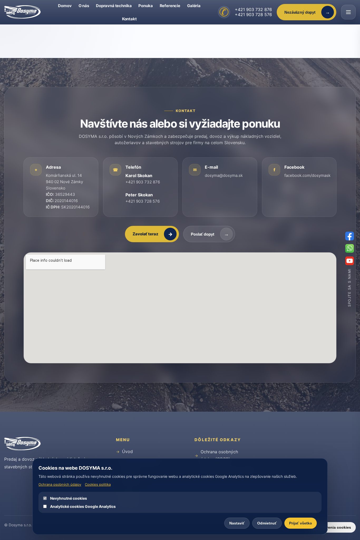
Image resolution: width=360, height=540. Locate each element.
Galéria (194, 5)
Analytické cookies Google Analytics (83, 506)
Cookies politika (98, 484)
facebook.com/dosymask (307, 175)
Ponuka (145, 5)
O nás (84, 5)
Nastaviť (237, 523)
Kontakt (129, 18)
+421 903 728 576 (253, 14)
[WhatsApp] (349, 248)
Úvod (127, 451)
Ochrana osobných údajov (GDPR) (219, 455)
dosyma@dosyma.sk (224, 175)
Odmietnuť (267, 523)
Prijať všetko (300, 523)
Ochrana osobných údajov (59, 484)
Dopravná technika (114, 5)
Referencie (170, 5)
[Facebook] (349, 236)
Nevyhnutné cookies (68, 498)
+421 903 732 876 (253, 9)
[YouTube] (349, 260)
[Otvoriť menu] (348, 12)
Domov (64, 5)
